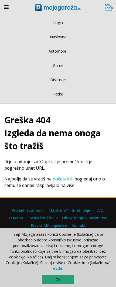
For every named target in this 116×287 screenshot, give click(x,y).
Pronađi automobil (28, 210)
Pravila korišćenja (42, 217)
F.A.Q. (99, 210)
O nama (16, 217)
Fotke (58, 94)
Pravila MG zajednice (49, 225)
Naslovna (58, 36)
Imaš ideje (81, 210)
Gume (58, 65)
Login (58, 22)
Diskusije (58, 79)
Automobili (58, 51)
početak (61, 179)
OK (58, 280)
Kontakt (78, 225)
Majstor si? (58, 210)
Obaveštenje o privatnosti (84, 217)
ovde (57, 268)
